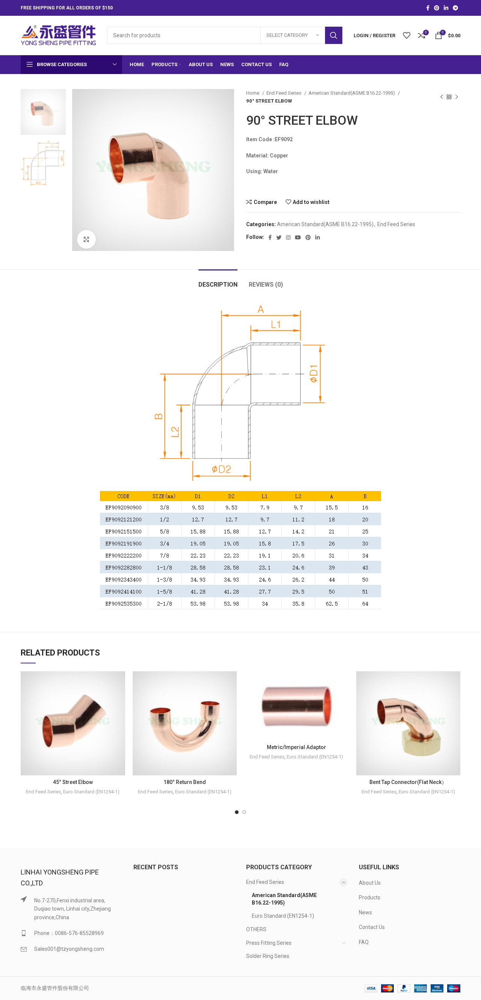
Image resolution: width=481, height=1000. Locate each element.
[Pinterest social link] (437, 8)
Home (253, 93)
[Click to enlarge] (86, 239)
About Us (370, 883)
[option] (43, 112)
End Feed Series (284, 93)
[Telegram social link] (455, 8)
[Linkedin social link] (446, 8)
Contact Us (372, 927)
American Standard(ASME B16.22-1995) (352, 93)
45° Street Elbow (73, 782)
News (365, 912)
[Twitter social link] (279, 237)
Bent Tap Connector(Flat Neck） (408, 782)
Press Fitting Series (269, 943)
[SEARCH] (333, 35)
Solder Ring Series (267, 956)
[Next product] (456, 97)
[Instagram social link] (288, 237)
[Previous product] (441, 97)
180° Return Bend (184, 782)
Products (369, 897)
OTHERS (256, 929)
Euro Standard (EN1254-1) (91, 792)
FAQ (364, 942)
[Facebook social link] (428, 8)
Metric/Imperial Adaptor (296, 747)
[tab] (217, 280)
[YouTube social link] (298, 237)
